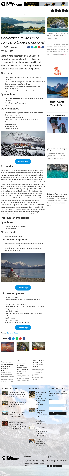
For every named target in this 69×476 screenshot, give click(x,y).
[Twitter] (59, 10)
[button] (24, 14)
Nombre (51, 399)
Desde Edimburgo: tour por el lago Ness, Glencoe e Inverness (17, 404)
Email (50, 406)
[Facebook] (52, 10)
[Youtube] (63, 10)
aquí (64, 54)
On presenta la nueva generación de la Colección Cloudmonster (41, 431)
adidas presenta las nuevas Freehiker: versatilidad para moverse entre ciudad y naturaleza (41, 398)
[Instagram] (56, 10)
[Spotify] (66, 10)
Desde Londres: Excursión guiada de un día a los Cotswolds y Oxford (17, 414)
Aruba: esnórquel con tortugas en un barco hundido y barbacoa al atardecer (7, 366)
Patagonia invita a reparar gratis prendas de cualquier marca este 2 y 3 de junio (22, 365)
